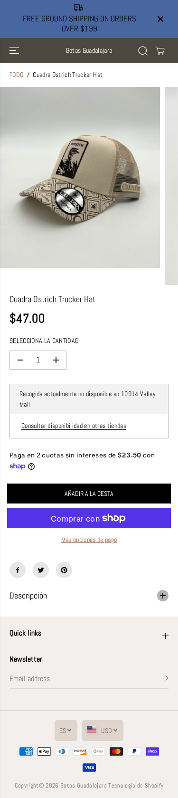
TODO (16, 75)
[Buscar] (142, 50)
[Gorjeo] (41, 570)
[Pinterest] (64, 570)
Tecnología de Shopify (135, 785)
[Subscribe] (165, 680)
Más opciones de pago (89, 540)
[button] (15, 50)
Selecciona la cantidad (44, 341)
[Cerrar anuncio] (160, 19)
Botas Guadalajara (83, 785)
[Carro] (160, 50)
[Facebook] (17, 570)
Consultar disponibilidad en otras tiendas (73, 426)
